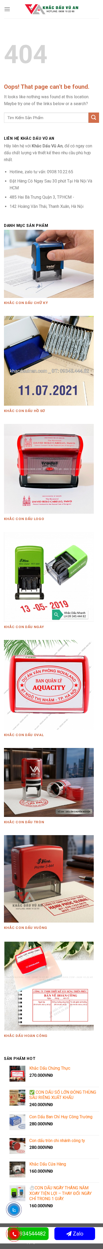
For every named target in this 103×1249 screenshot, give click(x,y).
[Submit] (93, 118)
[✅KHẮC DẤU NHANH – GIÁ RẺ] (51, 9)
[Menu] (7, 9)
